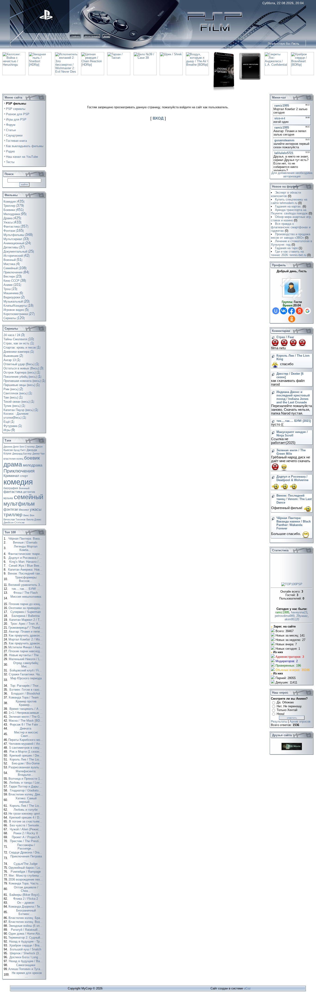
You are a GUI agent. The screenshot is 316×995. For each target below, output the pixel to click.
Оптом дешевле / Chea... (26, 889)
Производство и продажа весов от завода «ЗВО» (290, 235)
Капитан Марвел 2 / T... (26, 619)
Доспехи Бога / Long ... (26, 957)
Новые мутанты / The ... (26, 655)
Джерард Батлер (21, 453)
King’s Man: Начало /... (25, 561)
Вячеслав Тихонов (14, 519)
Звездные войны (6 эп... (26, 925)
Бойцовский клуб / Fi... (26, 670)
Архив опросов (300, 721)
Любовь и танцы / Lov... (26, 782)
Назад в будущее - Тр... (26, 941)
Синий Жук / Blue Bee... (26, 565)
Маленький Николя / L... (26, 659)
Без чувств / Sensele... (26, 825)
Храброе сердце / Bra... (26, 945)
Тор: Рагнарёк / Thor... (26, 685)
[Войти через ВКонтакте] (283, 310)
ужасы (35, 509)
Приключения (18, 471)
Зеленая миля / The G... (26, 716)
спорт (24, 476)
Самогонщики (26, 965)
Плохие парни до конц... (26, 604)
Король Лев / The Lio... (26, 759)
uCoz (247, 988)
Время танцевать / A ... (26, 709)
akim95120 (292, 619)
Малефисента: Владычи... (26, 772)
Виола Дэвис (33, 519)
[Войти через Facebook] (291, 310)
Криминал (11, 476)
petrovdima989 (284, 616)
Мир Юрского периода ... (26, 680)
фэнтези (10, 509)
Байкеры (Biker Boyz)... (26, 894)
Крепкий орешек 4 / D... (26, 817)
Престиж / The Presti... (26, 841)
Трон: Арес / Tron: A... (26, 623)
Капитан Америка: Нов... (25, 569)
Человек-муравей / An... (26, 743)
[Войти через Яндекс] (299, 310)
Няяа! (281, 714)
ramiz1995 (282, 612)
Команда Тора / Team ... (26, 697)
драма (12, 464)
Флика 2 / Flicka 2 (26, 898)
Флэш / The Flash (26, 592)
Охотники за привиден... (26, 608)
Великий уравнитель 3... (25, 585)
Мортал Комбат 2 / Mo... (26, 639)
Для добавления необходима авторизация (291, 174)
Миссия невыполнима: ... (26, 598)
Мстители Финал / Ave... (26, 647)
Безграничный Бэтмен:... (26, 912)
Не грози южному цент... (26, 813)
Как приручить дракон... (26, 635)
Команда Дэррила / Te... (26, 906)
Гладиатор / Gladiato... (26, 790)
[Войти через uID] (275, 310)
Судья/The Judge (26, 863)
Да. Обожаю (285, 702)
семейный (28, 497)
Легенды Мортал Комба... (25, 548)
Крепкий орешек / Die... (26, 755)
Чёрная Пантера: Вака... (25, 538)
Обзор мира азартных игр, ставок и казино (291, 218)
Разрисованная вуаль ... (26, 767)
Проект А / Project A (26, 837)
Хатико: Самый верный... (26, 800)
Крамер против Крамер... (26, 703)
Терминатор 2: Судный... (26, 937)
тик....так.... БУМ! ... (26, 588)
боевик (32, 458)
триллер (12, 514)
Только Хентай (287, 710)
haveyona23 (299, 612)
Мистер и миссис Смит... (26, 734)
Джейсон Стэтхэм (14, 522)
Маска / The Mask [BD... (26, 720)
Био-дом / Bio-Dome (26, 763)
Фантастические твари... (25, 554)
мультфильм (19, 504)
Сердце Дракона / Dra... (26, 852)
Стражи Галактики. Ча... (26, 674)
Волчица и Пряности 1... (26, 778)
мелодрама (32, 465)
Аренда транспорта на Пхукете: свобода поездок (289, 211)
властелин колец (13, 458)
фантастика (12, 492)
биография (10, 488)
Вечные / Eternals (25, 542)
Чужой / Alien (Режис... (26, 829)
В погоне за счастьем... (26, 821)
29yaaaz (302, 616)
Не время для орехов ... (27, 974)
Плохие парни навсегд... (26, 651)
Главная (75, 36)
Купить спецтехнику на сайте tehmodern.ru (289, 201)
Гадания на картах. (288, 206)
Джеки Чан (38, 453)
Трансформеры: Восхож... (26, 579)
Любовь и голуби (26, 809)
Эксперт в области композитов (286, 194)
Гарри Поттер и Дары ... (26, 786)
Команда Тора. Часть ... (26, 883)
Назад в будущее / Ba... (26, 961)
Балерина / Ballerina (26, 616)
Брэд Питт (20, 450)
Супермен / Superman (26, 612)
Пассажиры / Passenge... (26, 846)
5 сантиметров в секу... (26, 747)
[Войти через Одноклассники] (291, 318)
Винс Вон (28, 515)
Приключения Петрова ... (26, 858)
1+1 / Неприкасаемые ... (26, 712)
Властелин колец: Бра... (26, 918)
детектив (29, 492)
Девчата (26, 728)
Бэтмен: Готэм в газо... (26, 689)
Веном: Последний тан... (25, 573)
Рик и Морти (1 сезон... (26, 751)
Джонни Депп (11, 446)
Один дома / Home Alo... (26, 933)
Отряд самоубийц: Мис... (26, 664)
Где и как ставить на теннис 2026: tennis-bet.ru (288, 253)
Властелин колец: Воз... (26, 922)
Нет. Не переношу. (289, 706)
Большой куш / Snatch (26, 949)
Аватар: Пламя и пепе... (26, 631)
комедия (18, 482)
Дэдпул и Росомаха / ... (26, 557)
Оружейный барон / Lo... (26, 867)
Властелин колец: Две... (26, 794)
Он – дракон (26, 902)
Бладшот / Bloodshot (26, 693)
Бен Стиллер (27, 446)
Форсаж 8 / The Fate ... (26, 724)
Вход (106, 36)
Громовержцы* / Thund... (26, 627)
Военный (24, 488)
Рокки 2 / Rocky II (26, 833)
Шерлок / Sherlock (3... (26, 953)
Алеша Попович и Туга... (26, 969)
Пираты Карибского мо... (26, 740)
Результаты (279, 721)
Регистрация (92, 36)
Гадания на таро (286, 248)
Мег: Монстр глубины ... (26, 875)
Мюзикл (24, 509)
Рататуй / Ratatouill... (26, 929)
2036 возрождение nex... (26, 879)
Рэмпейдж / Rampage (26, 871)
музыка (8, 498)
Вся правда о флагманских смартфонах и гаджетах (290, 227)
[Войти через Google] (307, 311)
